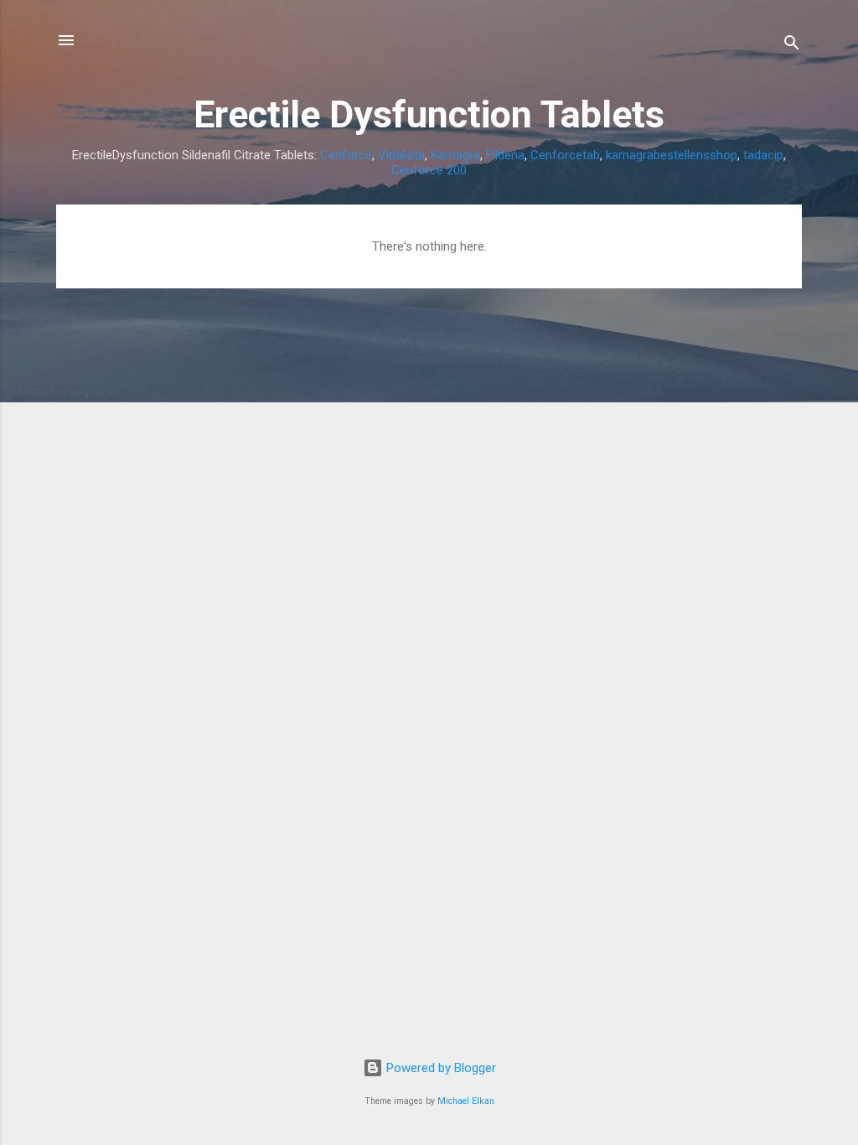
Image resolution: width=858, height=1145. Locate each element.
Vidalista (401, 155)
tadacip (763, 155)
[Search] (792, 45)
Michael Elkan (465, 1101)
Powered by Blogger (439, 1067)
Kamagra (455, 155)
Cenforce (346, 155)
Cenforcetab (565, 155)
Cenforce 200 (429, 170)
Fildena (505, 155)
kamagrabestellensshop (671, 155)
